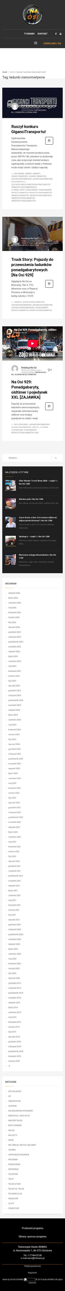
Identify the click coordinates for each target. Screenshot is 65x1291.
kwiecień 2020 (14, 963)
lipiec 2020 (13, 949)
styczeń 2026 (14, 627)
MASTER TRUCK (15, 1120)
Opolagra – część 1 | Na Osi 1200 (34, 536)
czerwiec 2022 (14, 837)
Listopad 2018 (14, 1046)
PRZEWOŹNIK (14, 1164)
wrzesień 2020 (14, 939)
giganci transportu (19, 176)
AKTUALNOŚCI (41, 110)
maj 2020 (12, 959)
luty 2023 (12, 798)
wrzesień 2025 (14, 647)
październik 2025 (15, 642)
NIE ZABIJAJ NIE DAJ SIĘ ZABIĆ (22, 1145)
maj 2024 (12, 725)
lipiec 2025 (13, 656)
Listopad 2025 (14, 637)
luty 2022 (12, 856)
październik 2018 (15, 1051)
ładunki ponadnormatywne (22, 308)
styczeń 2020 (14, 978)
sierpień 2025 (14, 651)
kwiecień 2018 (14, 1056)
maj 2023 (12, 783)
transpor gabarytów (20, 195)
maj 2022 (12, 842)
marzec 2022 (14, 851)
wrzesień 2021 (14, 881)
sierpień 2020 (14, 944)
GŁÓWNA (28, 112)
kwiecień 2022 (14, 846)
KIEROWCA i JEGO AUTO (19, 1115)
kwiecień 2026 (14, 612)
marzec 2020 (14, 968)
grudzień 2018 (14, 1041)
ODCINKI (12, 1150)
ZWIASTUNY (32, 374)
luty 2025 (12, 681)
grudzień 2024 (14, 690)
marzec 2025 (14, 676)
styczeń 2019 (14, 1037)
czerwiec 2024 (14, 720)
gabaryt (28, 173)
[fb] (56, 33)
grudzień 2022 (14, 807)
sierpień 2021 (14, 885)
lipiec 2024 (13, 715)
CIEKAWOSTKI (20, 112)
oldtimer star (17, 430)
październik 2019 (15, 993)
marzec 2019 (14, 1027)
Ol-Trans (15, 190)
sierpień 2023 (14, 768)
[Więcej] (49, 144)
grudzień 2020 (14, 924)
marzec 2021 (14, 910)
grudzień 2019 (14, 983)
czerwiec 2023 (14, 778)
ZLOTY (11, 1203)
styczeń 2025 (14, 686)
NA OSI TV (25, 245)
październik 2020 (15, 934)
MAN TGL (35, 427)
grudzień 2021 (14, 866)
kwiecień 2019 (14, 1022)
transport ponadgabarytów (23, 198)
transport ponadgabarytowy (23, 201)
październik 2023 (15, 759)
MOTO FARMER (15, 1125)
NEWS (35, 112)
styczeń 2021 (14, 919)
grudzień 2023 (14, 749)
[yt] (60, 33)
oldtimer (44, 427)
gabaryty (36, 173)
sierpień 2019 (14, 1002)
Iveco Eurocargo (21, 424)
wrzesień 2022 (14, 822)
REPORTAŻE (13, 1169)
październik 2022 (15, 817)
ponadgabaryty (45, 190)
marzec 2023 (14, 793)
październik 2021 (15, 876)
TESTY (11, 1179)
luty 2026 (12, 622)
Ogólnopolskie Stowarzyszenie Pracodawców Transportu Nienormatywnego (30, 186)
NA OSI (24, 374)
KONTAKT (43, 34)
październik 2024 (15, 700)
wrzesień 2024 (14, 705)
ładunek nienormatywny (21, 179)
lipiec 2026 (13, 598)
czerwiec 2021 (14, 895)
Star (36, 433)
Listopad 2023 (14, 754)
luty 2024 (12, 739)
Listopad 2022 (14, 812)
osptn (22, 190)
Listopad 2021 (14, 871)
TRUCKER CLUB (15, 1194)
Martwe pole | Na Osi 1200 (31, 499)
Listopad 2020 (14, 929)
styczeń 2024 (14, 744)
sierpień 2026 (14, 593)
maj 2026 (12, 607)
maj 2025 (12, 666)
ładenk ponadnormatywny (33, 302)
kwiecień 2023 (14, 788)
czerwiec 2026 (14, 603)
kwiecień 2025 (14, 671)
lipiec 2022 (13, 832)
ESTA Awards (19, 173)
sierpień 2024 (14, 710)
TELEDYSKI (13, 1174)
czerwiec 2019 (14, 1012)
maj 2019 (12, 1017)
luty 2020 (12, 973)
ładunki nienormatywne (42, 179)
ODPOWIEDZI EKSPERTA (18, 1155)
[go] (56, 458)
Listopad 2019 (14, 988)
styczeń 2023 (14, 803)
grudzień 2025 (14, 632)
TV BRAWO (29, 34)
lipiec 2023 (13, 773)
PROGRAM (13, 1159)
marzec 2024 (14, 734)
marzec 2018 (14, 1061)
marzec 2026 (14, 617)
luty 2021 (12, 915)
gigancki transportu (37, 176)
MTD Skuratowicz (18, 182)
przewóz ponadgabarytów (40, 193)
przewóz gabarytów (19, 193)
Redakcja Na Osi (29, 105)
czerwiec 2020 (14, 954)
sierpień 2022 (14, 827)
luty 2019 (12, 1032)
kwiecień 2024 (14, 729)
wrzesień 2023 (14, 763)
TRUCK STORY (34, 245)
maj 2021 (12, 900)
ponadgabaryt (32, 190)
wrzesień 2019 (14, 998)
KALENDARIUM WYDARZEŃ (20, 1111)
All (12, 112)
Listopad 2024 (14, 695)
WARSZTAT (13, 1198)
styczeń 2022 (14, 861)
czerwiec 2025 (14, 661)
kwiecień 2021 (14, 905)
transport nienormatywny (40, 195)
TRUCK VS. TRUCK (16, 1189)
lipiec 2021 (13, 890)
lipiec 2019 (13, 1007)
